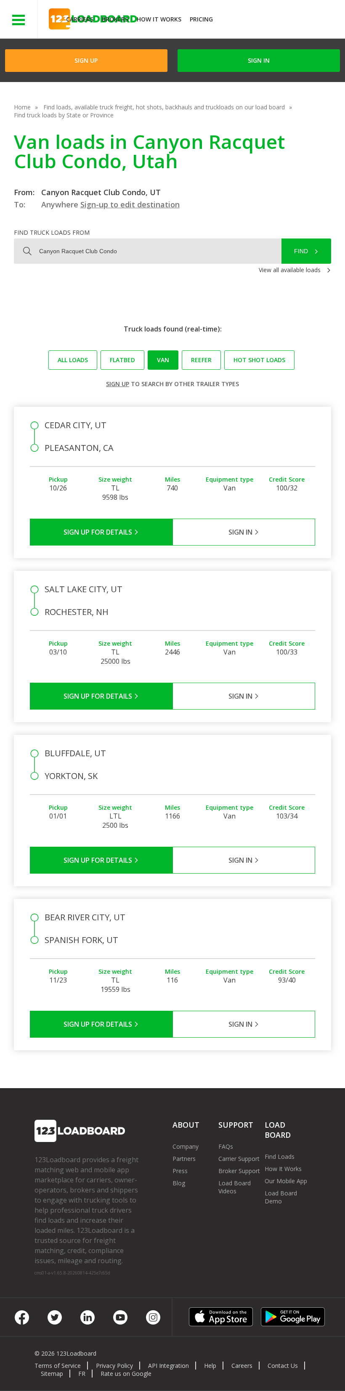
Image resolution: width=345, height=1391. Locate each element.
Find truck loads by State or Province (64, 115)
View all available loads (290, 270)
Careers (241, 1366)
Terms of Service (57, 1366)
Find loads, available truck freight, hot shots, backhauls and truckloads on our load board (164, 107)
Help (210, 1366)
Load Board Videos (234, 1187)
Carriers (79, 19)
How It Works (159, 19)
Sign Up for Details (99, 532)
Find (301, 251)
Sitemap (52, 1374)
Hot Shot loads (259, 360)
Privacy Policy (114, 1366)
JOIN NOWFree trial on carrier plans (280, 20)
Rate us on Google (126, 1374)
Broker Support (239, 1171)
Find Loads (280, 1156)
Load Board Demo (281, 1197)
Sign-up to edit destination (130, 204)
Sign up (117, 384)
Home (22, 107)
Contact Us (283, 1366)
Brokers (115, 19)
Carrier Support (239, 1159)
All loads (73, 360)
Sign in (259, 60)
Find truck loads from (52, 232)
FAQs (225, 1146)
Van (163, 360)
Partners (184, 1159)
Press (180, 1171)
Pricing (201, 19)
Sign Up (86, 60)
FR (81, 1374)
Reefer (201, 360)
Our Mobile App (286, 1181)
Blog (178, 1183)
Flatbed (122, 360)
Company (185, 1146)
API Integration (168, 1366)
